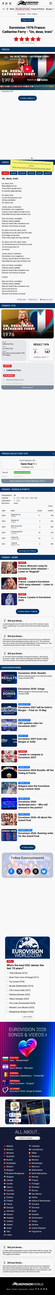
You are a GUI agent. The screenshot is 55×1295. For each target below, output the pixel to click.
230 (52, 521)
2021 (3, 544)
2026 (3, 515)
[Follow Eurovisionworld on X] (10, 3)
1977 (18, 498)
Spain (34, 1211)
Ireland (9, 1224)
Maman (14, 521)
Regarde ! (15, 515)
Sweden (35, 1214)
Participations (7, 495)
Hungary (10, 1218)
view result (27, 1017)
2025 (3, 521)
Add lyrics (33, 299)
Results (23, 9)
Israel (9, 1228)
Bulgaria (10, 1177)
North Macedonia (39, 1173)
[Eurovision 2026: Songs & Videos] (27, 1047)
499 (52, 544)
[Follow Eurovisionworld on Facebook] (3, 3)
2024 (3, 527)
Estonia (9, 1197)
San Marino (36, 1194)
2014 (18, 500)
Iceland (9, 1221)
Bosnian (22, 173)
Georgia (9, 1207)
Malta (34, 1153)
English (13, 173)
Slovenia (35, 1207)
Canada (9, 1180)
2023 (3, 532)
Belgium (10, 1170)
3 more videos (27, 98)
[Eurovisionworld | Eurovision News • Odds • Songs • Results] (27, 3)
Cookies (31, 1289)
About (9, 1289)
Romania (35, 1187)
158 (52, 515)
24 (39, 538)
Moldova (35, 1156)
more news (28, 847)
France (9, 1204)
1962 (27, 498)
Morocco (35, 1166)
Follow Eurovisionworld (27, 858)
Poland (34, 1180)
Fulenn (15, 538)
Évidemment (16, 532)
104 (52, 532)
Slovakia (35, 1204)
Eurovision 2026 (27, 1032)
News (12, 9)
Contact (14, 1289)
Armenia (10, 1153)
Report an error (46, 299)
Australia (10, 1156)
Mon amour (15, 527)
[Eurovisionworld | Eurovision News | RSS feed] (46, 1289)
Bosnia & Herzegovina (15, 1173)
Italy (8, 1231)
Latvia (9, 1235)
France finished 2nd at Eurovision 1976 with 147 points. (31, 165)
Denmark (10, 1194)
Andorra (9, 1149)
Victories (5, 498)
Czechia (10, 1190)
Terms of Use (23, 1289)
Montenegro (36, 1163)
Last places (6, 500)
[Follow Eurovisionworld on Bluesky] (44, 871)
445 (52, 527)
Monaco (35, 1160)
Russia (34, 1190)
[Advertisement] (27, 131)
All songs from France (27, 551)
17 (52, 538)
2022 (3, 538)
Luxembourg (37, 1149)
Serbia (34, 1197)
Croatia (9, 1183)
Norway (34, 1177)
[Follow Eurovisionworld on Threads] (36, 871)
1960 (31, 498)
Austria (9, 1160)
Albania (9, 1146)
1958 (35, 498)
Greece (9, 1214)
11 (39, 515)
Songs (38, 9)
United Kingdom (38, 1228)
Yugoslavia (36, 1231)
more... (50, 506)
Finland (9, 1201)
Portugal (35, 1183)
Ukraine (34, 1224)
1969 (22, 498)
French (5, 173)
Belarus (9, 1166)
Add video (22, 299)
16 (39, 532)
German (31, 173)
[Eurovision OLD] (27, 87)
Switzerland (36, 1218)
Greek (39, 173)
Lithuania (35, 1146)
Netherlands (36, 1170)
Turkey (34, 1221)
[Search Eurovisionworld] (3, 9)
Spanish (48, 173)
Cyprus (9, 1187)
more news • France (28, 611)
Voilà (15, 544)
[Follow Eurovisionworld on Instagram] (6, 3)
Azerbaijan (11, 1163)
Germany (10, 1211)
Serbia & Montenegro (41, 1201)
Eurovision (21, 14)
